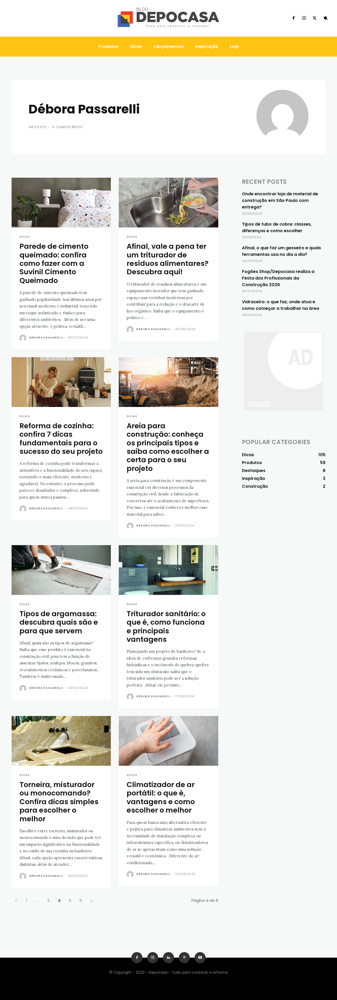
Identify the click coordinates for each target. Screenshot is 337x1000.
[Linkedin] (168, 957)
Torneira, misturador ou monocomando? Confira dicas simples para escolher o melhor (58, 802)
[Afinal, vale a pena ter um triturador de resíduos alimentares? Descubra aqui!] (168, 202)
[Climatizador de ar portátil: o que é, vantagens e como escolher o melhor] (168, 741)
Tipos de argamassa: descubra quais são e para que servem (58, 622)
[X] (315, 18)
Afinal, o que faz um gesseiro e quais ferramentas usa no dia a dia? (281, 251)
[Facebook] (293, 18)
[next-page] (91, 900)
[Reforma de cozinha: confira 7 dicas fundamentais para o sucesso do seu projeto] (61, 382)
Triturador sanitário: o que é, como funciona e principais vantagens (166, 626)
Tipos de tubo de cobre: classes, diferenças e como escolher (277, 227)
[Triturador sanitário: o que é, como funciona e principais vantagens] (168, 570)
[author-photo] (23, 338)
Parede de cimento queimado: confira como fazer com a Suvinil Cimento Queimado (53, 263)
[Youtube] (200, 957)
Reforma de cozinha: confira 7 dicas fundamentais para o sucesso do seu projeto (61, 438)
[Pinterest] (184, 957)
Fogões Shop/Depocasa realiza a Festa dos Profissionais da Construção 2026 (278, 278)
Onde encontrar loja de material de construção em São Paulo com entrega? (280, 200)
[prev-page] (16, 900)
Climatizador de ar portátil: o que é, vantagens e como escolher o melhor (161, 797)
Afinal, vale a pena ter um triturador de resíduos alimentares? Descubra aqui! (168, 259)
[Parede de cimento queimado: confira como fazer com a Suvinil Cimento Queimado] (61, 202)
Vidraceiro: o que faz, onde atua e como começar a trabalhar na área (280, 305)
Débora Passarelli (46, 337)
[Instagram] (304, 18)
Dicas (24, 236)
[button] (326, 18)
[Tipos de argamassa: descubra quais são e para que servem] (61, 570)
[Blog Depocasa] (168, 18)
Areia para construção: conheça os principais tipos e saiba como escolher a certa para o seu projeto (168, 447)
